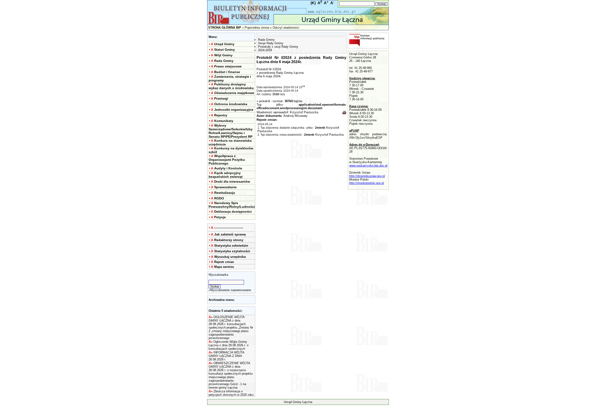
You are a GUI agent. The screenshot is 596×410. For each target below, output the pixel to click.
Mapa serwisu (224, 267)
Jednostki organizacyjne (233, 109)
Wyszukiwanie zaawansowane (230, 290)
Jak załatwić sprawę (230, 234)
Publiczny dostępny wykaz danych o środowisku (231, 86)
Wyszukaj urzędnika (230, 257)
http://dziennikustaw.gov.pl (367, 176)
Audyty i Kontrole (228, 168)
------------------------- (228, 227)
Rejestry (220, 115)
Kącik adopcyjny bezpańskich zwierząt (226, 174)
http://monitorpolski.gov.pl (366, 183)
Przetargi (221, 98)
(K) (313, 3)
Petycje (220, 217)
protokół (264, 101)
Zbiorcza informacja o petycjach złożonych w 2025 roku (231, 393)
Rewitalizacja (224, 193)
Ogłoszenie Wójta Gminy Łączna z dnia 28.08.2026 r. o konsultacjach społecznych (228, 345)
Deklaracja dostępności (233, 211)
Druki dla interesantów (232, 181)
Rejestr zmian (224, 262)
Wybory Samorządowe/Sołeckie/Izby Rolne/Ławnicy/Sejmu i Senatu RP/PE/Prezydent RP (231, 131)
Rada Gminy (224, 61)
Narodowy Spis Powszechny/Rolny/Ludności (232, 204)
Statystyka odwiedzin (231, 245)
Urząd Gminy (224, 44)
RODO (219, 198)
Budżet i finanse (227, 72)
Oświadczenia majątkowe (234, 93)
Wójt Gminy (223, 55)
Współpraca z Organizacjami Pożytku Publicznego (227, 159)
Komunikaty (223, 121)
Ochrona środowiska (230, 104)
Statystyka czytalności (232, 251)
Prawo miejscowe (228, 66)
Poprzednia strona (257, 27)
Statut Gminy (224, 49)
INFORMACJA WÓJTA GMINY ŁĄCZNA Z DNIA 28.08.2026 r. (226, 356)
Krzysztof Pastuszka (304, 112)
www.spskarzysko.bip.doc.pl (368, 165)
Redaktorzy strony (228, 240)
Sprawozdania (225, 187)
